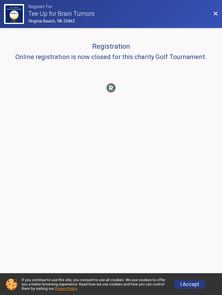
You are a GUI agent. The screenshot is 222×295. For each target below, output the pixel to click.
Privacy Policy (66, 288)
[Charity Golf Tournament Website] (16, 14)
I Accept (189, 284)
